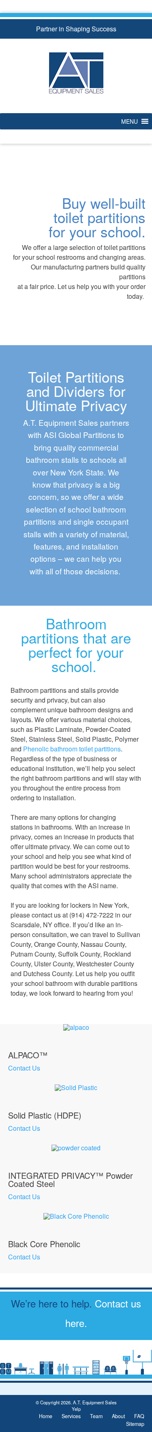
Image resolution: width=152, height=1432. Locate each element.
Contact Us (24, 1068)
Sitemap (135, 1424)
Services (71, 1416)
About (118, 1416)
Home (45, 1416)
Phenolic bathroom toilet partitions (72, 748)
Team (96, 1416)
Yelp (76, 1409)
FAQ (139, 1416)
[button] (129, 121)
